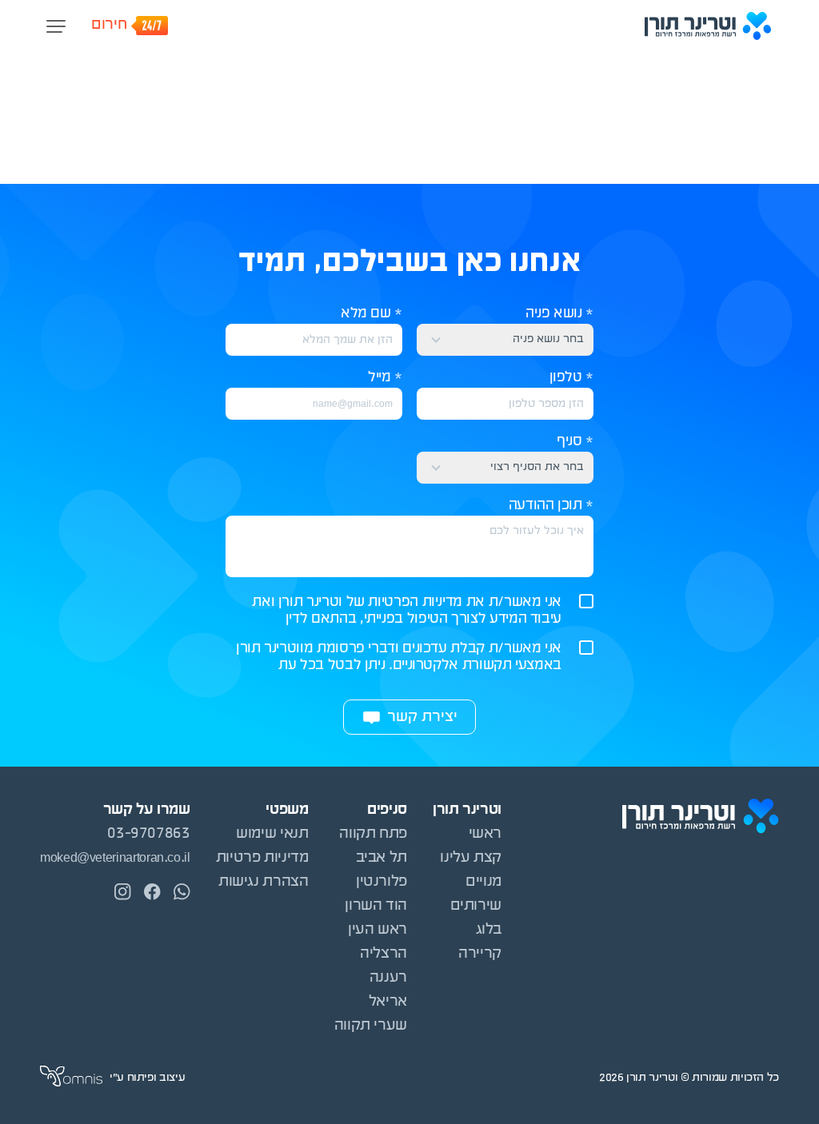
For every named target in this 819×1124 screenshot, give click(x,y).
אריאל (388, 1002)
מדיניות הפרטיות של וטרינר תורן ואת (357, 602)
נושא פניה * (559, 314)
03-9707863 (148, 834)
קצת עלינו (470, 858)
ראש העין (377, 930)
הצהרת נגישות (263, 882)
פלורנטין (381, 882)
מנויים (483, 882)
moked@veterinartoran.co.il (115, 858)
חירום (108, 25)
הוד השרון (376, 906)
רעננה (388, 978)
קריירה (479, 954)
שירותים (475, 906)
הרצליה (383, 954)
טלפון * (571, 378)
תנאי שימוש (272, 834)
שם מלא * (371, 314)
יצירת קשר (422, 717)
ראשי (485, 834)
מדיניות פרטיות (262, 858)
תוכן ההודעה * (551, 505)
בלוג (488, 930)
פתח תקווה (373, 834)
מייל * (385, 378)
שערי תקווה (370, 1026)
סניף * (575, 441)
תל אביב (381, 858)
